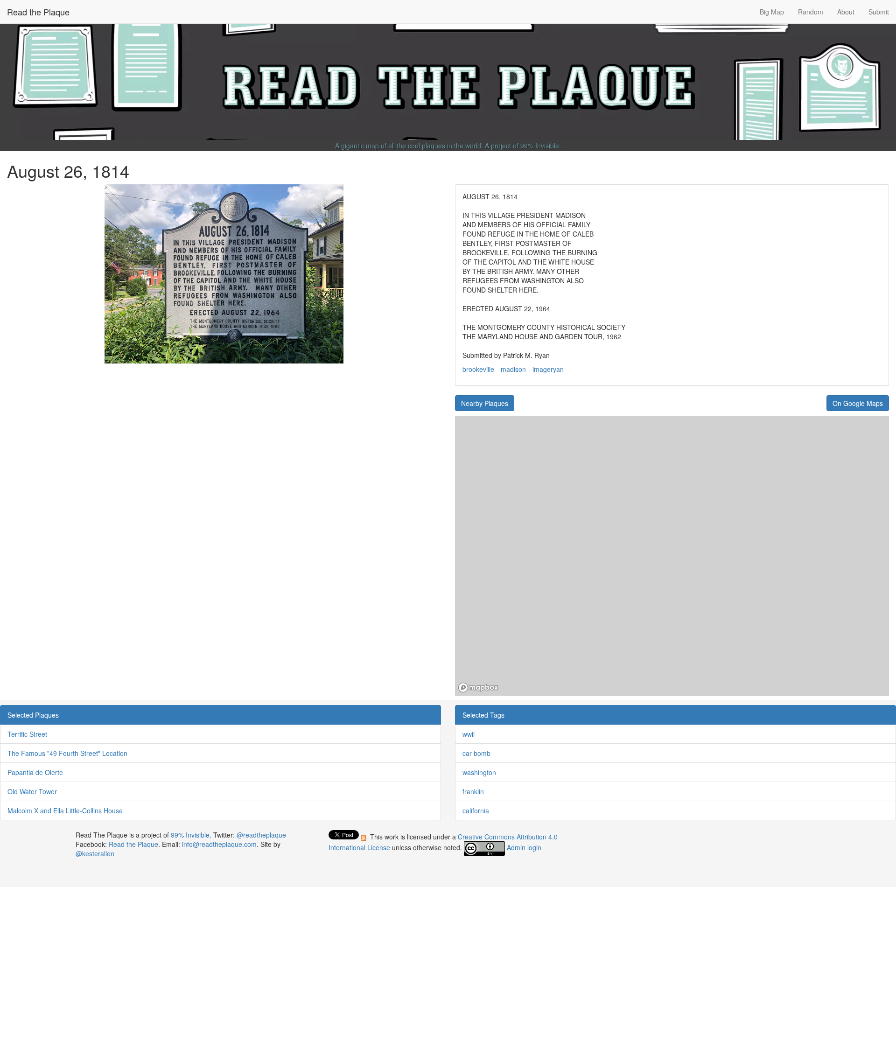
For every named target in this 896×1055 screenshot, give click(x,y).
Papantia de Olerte (35, 772)
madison (513, 369)
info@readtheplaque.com (219, 844)
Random (810, 11)
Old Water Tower (32, 791)
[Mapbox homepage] (478, 687)
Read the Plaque (38, 12)
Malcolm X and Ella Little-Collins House (65, 810)
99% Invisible (539, 145)
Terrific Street (27, 734)
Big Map (772, 11)
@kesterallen (95, 853)
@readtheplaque (261, 834)
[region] (672, 556)
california (475, 810)
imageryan (548, 369)
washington (479, 772)
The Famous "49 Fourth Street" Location (67, 753)
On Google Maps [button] (858, 403)
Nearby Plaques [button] (484, 403)
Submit (878, 11)
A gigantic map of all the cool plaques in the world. (409, 145)
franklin (473, 791)
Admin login (524, 847)
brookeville (478, 369)
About (845, 11)
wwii (468, 734)
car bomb (476, 753)
